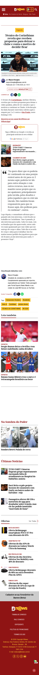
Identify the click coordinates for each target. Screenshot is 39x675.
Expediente (19, 624)
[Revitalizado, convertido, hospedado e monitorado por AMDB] (36, 662)
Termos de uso (19, 634)
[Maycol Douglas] (3, 81)
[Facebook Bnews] (14, 656)
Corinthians (16, 100)
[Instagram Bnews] (21, 656)
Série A (4, 304)
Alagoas (25, 14)
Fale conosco (19, 620)
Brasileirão (26, 300)
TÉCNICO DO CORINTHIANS (11, 309)
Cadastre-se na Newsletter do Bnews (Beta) (19, 596)
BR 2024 (25, 309)
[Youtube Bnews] (24, 656)
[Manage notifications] (34, 670)
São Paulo (32, 14)
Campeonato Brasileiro (13, 300)
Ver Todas (32, 521)
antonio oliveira (23, 304)
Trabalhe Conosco (19, 615)
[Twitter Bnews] (18, 656)
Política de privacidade (19, 629)
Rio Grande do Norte (15, 14)
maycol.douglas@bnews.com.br (16, 82)
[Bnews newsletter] (19, 89)
